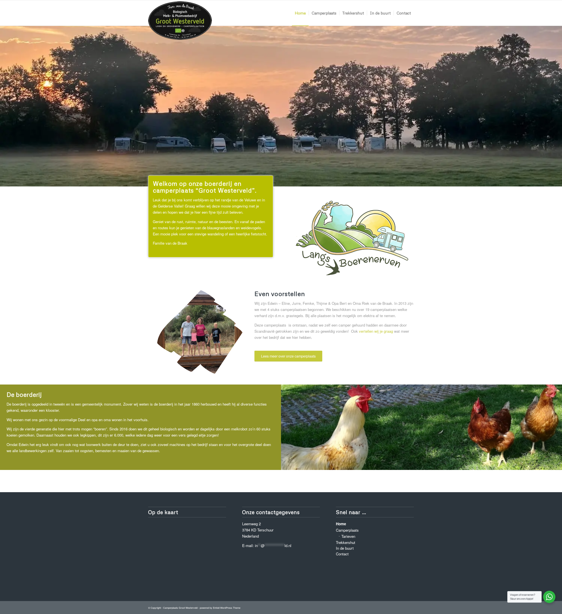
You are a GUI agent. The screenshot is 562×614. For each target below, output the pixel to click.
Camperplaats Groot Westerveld (180, 607)
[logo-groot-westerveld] (180, 14)
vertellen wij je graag (376, 331)
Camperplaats (347, 530)
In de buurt (345, 548)
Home (341, 523)
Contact (342, 553)
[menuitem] (300, 13)
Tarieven (348, 536)
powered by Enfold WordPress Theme (220, 607)
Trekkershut (345, 542)
